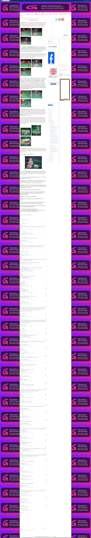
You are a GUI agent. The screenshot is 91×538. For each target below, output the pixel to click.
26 (46, 394)
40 (46, 489)
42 (46, 505)
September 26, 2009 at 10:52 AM (26, 464)
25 (46, 388)
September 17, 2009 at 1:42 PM (26, 278)
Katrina (21, 339)
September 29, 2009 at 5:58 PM (26, 495)
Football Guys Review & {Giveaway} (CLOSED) (29, 18)
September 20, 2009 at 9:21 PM (26, 385)
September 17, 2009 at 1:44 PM (26, 292)
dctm (21, 374)
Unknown (50, 41)
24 (46, 383)
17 (46, 333)
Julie (21, 459)
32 (46, 434)
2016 (50, 111)
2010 (50, 119)
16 (46, 328)
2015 (50, 112)
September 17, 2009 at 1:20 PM (26, 263)
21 (46, 363)
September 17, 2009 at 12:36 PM (26, 229)
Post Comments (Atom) (27, 530)
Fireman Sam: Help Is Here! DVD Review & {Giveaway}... (54, 131)
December (51, 121)
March (51, 161)
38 (46, 474)
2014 (50, 113)
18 (46, 340)
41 (46, 498)
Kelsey (21, 388)
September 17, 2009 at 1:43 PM (26, 286)
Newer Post (21, 528)
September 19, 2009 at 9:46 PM (26, 380)
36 (46, 460)
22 (46, 368)
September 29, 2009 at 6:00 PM (26, 510)
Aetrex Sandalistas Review (53, 134)
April (51, 159)
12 (46, 301)
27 (46, 400)
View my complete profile (52, 43)
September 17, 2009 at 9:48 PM (26, 331)
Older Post (45, 528)
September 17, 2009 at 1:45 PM (26, 298)
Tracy (21, 405)
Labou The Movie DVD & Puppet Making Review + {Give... (54, 151)
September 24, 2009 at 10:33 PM (26, 432)
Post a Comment (22, 512)
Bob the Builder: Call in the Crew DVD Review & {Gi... (54, 136)
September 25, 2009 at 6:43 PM (26, 457)
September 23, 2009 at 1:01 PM (26, 424)
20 (46, 356)
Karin (21, 481)
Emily (21, 318)
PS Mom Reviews (50, 51)
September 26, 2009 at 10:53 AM (26, 472)
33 (46, 441)
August (51, 154)
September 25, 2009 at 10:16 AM (26, 451)
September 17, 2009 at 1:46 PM (26, 303)
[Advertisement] (28, 520)
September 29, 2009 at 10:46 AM (26, 486)
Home (33, 528)
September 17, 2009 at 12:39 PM (26, 241)
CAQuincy (21, 257)
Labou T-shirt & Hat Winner (54, 140)
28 (46, 405)
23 (46, 375)
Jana (20, 244)
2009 (50, 120)
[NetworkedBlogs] (53, 82)
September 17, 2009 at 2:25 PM (26, 316)
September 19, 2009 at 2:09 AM (26, 372)
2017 (50, 109)
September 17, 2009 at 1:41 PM (26, 271)
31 (46, 427)
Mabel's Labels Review (53, 145)
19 (46, 348)
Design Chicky (51, 536)
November (51, 123)
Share (21, 218)
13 (46, 306)
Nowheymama (22, 225)
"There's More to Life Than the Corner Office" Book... (54, 149)
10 (46, 288)
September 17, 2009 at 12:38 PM (26, 234)
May (51, 158)
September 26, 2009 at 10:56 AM (26, 479)
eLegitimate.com (62, 66)
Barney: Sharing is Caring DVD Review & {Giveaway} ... (54, 142)
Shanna (21, 447)
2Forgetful (21, 306)
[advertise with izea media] (65, 35)
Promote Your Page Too (51, 64)
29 (46, 412)
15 (46, 319)
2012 (50, 116)
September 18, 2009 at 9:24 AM (26, 360)
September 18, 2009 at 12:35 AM (26, 337)
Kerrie (21, 368)
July (50, 155)
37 (46, 467)
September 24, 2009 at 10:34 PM (26, 444)
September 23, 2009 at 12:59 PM (26, 410)
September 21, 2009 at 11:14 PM (26, 402)
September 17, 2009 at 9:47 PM (26, 326)
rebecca (21, 489)
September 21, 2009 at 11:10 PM (26, 392)
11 (46, 295)
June (51, 156)
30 (46, 420)
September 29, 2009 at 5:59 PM (26, 502)
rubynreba (21, 427)
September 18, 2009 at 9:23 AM (26, 353)
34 (46, 447)
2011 (50, 117)
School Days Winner (53, 146)
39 (46, 482)
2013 (50, 115)
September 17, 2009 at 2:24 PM (26, 311)
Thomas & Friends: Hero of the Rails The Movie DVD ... (54, 128)
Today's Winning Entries (53, 129)
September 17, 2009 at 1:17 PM (26, 255)
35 (46, 453)
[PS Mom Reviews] (51, 63)
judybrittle (21, 266)
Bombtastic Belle (22, 333)
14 (46, 313)
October (51, 124)
